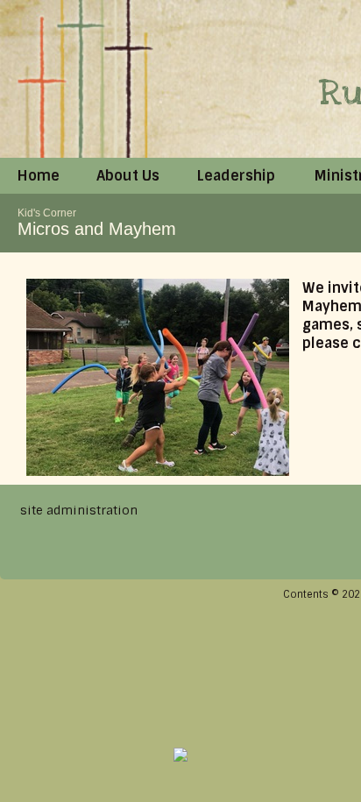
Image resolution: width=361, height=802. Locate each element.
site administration (79, 510)
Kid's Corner (47, 213)
